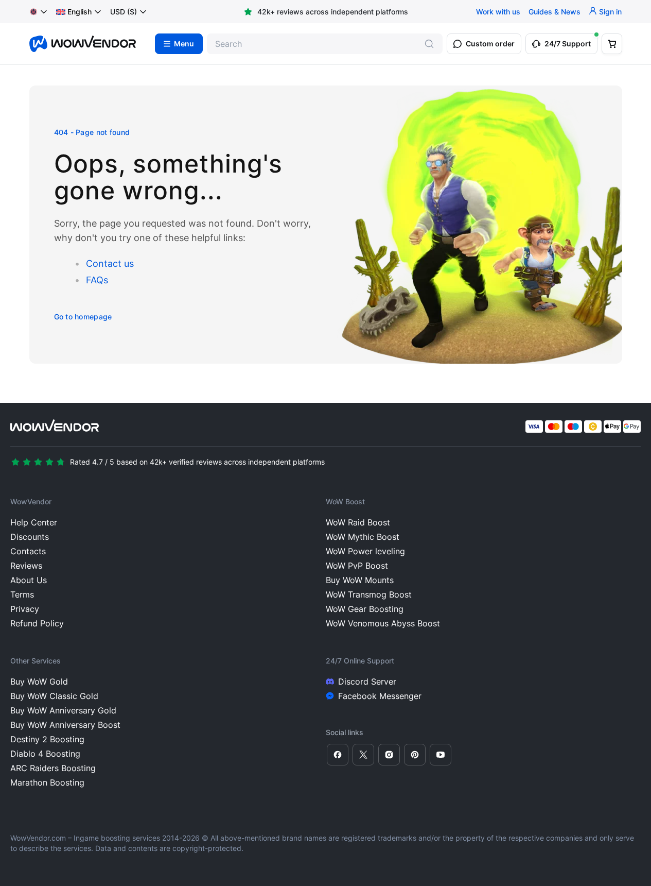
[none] (79, 12)
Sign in (610, 11)
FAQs (97, 280)
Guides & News (554, 11)
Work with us (498, 11)
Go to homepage (83, 316)
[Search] (429, 44)
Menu (184, 44)
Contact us (110, 263)
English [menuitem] (79, 11)
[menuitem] (74, 12)
